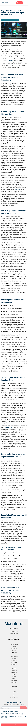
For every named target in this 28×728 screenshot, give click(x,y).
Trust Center (14, 680)
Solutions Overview (14, 644)
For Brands (14, 658)
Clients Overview (14, 656)
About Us (14, 676)
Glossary (14, 678)
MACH (11, 60)
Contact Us (20, 2)
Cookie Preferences (14, 721)
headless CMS (8, 427)
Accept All (14, 725)
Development (14, 648)
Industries (14, 668)
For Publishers (14, 664)
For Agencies (14, 660)
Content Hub (14, 670)
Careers (14, 674)
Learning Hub (14, 672)
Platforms (14, 650)
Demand (14, 646)
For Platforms (14, 662)
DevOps (17, 189)
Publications (14, 652)
